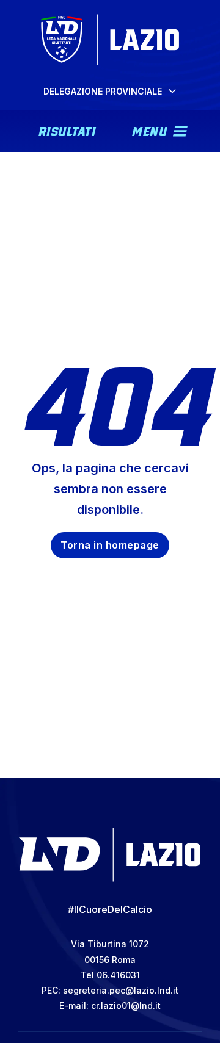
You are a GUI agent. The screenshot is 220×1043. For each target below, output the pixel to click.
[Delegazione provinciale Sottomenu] (172, 91)
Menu (149, 130)
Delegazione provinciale (102, 91)
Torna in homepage (110, 545)
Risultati (67, 130)
